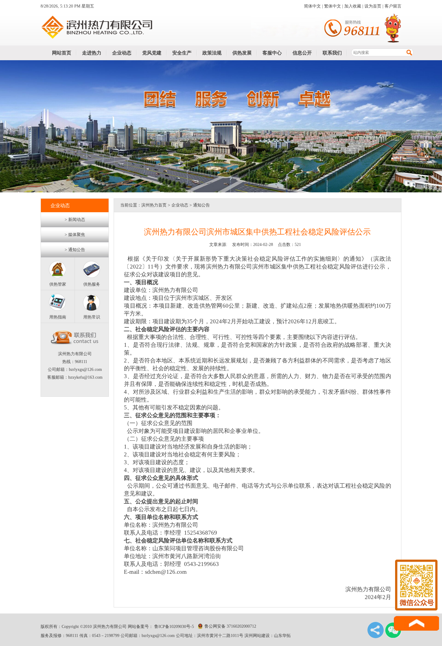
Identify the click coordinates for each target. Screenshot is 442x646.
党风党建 (151, 52)
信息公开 (302, 52)
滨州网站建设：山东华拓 (267, 635)
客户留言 (393, 6)
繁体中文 (332, 6)
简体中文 (312, 6)
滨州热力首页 (154, 205)
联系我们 (332, 52)
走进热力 (91, 52)
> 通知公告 (75, 249)
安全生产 (182, 52)
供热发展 (242, 52)
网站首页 (61, 52)
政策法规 (212, 52)
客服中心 (272, 52)
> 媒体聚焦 (75, 234)
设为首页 (372, 6)
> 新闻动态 (75, 219)
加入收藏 (352, 6)
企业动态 (121, 52)
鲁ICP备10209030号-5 (173, 626)
